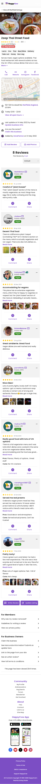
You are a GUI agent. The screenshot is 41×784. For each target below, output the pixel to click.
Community (20, 681)
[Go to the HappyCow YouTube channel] (15, 750)
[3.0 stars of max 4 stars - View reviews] (6, 42)
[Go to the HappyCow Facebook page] (10, 750)
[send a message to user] (26, 172)
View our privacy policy (10, 628)
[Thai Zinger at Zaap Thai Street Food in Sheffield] (13, 582)
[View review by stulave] (8, 219)
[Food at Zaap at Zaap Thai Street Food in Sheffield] (13, 306)
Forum (20, 692)
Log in (37, 3)
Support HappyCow (20, 774)
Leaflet (6, 99)
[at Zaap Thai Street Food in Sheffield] (6, 250)
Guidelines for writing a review (13, 623)
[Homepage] (11, 3)
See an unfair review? (10, 657)
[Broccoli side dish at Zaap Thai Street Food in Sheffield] (28, 306)
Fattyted (18, 272)
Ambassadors (20, 687)
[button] (20, 87)
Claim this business (13, 132)
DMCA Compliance (20, 769)
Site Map (20, 712)
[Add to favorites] (38, 15)
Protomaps (12, 99)
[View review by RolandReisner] (8, 331)
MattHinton (19, 172)
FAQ (20, 705)
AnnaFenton (18, 136)
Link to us (20, 710)
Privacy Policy (20, 761)
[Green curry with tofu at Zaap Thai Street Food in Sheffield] (6, 582)
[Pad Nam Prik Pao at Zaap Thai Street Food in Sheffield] (35, 306)
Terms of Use (20, 765)
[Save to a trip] (34, 15)
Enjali (26, 156)
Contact (20, 707)
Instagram (25, 74)
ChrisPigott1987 (21, 483)
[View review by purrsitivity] (8, 370)
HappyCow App (20, 717)
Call (6, 74)
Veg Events (20, 689)
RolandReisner (20, 328)
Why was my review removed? (13, 619)
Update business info (14, 125)
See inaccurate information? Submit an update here (17, 646)
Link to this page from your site (14, 652)
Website (16, 74)
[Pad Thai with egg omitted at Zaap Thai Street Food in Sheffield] (20, 306)
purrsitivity (19, 368)
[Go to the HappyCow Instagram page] (30, 750)
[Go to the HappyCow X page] (20, 750)
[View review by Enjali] (8, 542)
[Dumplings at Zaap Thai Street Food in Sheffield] (35, 582)
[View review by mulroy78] (8, 426)
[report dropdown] (36, 172)
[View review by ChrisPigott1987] (8, 485)
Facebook (35, 74)
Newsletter (20, 695)
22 (6, 15)
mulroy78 (18, 424)
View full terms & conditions (12, 661)
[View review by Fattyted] (8, 275)
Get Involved (20, 697)
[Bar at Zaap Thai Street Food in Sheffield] (28, 582)
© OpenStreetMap (23, 99)
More (3, 65)
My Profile (20, 684)
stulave (17, 216)
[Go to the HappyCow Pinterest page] (25, 750)
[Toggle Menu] (2, 3)
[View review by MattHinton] (8, 174)
